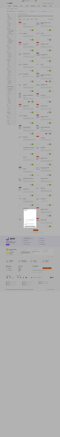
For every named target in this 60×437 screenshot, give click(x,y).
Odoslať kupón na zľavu (30, 226)
